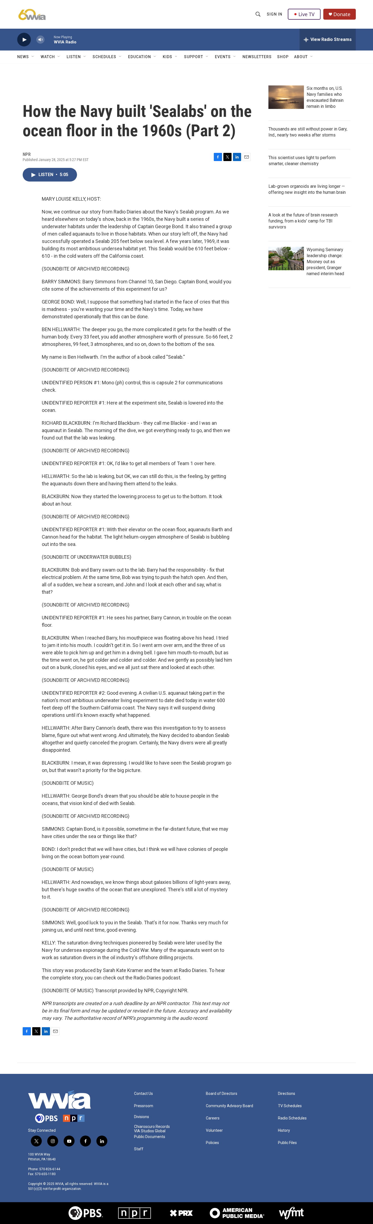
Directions (286, 1094)
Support (193, 57)
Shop (283, 57)
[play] (24, 40)
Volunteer (214, 1130)
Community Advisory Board (229, 1106)
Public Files (287, 1143)
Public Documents (149, 1137)
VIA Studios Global (149, 1131)
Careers (213, 1118)
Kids (167, 57)
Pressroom (143, 1106)
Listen (74, 57)
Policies (212, 1143)
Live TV (306, 14)
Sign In (274, 14)
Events (223, 57)
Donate (341, 14)
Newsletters (257, 57)
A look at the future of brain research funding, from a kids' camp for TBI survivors (303, 221)
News (23, 57)
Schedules (104, 57)
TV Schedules (290, 1106)
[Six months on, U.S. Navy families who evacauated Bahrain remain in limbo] (286, 97)
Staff (138, 1149)
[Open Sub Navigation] (33, 57)
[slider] (49, 39)
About (301, 57)
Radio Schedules (292, 1118)
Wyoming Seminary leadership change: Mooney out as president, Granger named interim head (325, 261)
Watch (48, 57)
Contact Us (143, 1094)
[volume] (40, 40)
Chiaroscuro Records (152, 1127)
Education (139, 57)
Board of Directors (221, 1094)
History (284, 1130)
